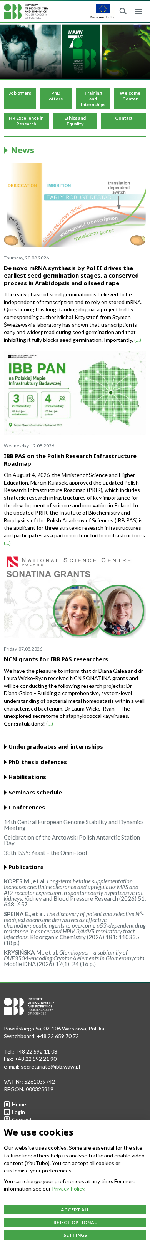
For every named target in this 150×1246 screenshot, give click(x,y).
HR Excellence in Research (26, 121)
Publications (26, 867)
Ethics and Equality (75, 121)
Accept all (75, 1210)
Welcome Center (130, 96)
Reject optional (75, 1222)
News (22, 150)
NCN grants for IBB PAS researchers (56, 659)
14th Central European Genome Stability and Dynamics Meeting (74, 824)
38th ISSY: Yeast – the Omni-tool (45, 852)
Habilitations (27, 777)
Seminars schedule (35, 792)
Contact (124, 118)
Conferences (26, 807)
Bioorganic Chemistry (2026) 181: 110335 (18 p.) (75, 928)
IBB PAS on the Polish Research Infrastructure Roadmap (70, 459)
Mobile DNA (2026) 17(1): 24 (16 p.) (75, 958)
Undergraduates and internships (55, 746)
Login (18, 1112)
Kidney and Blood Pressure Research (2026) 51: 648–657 (75, 893)
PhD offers (56, 96)
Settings (75, 1235)
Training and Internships (93, 98)
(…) (137, 339)
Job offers (20, 93)
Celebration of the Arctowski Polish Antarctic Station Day (72, 840)
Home (19, 1104)
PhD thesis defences (37, 762)
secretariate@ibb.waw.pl (50, 1066)
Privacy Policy (68, 1188)
